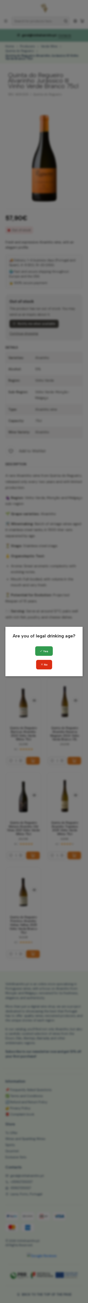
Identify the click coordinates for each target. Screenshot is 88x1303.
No (45, 664)
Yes (45, 651)
